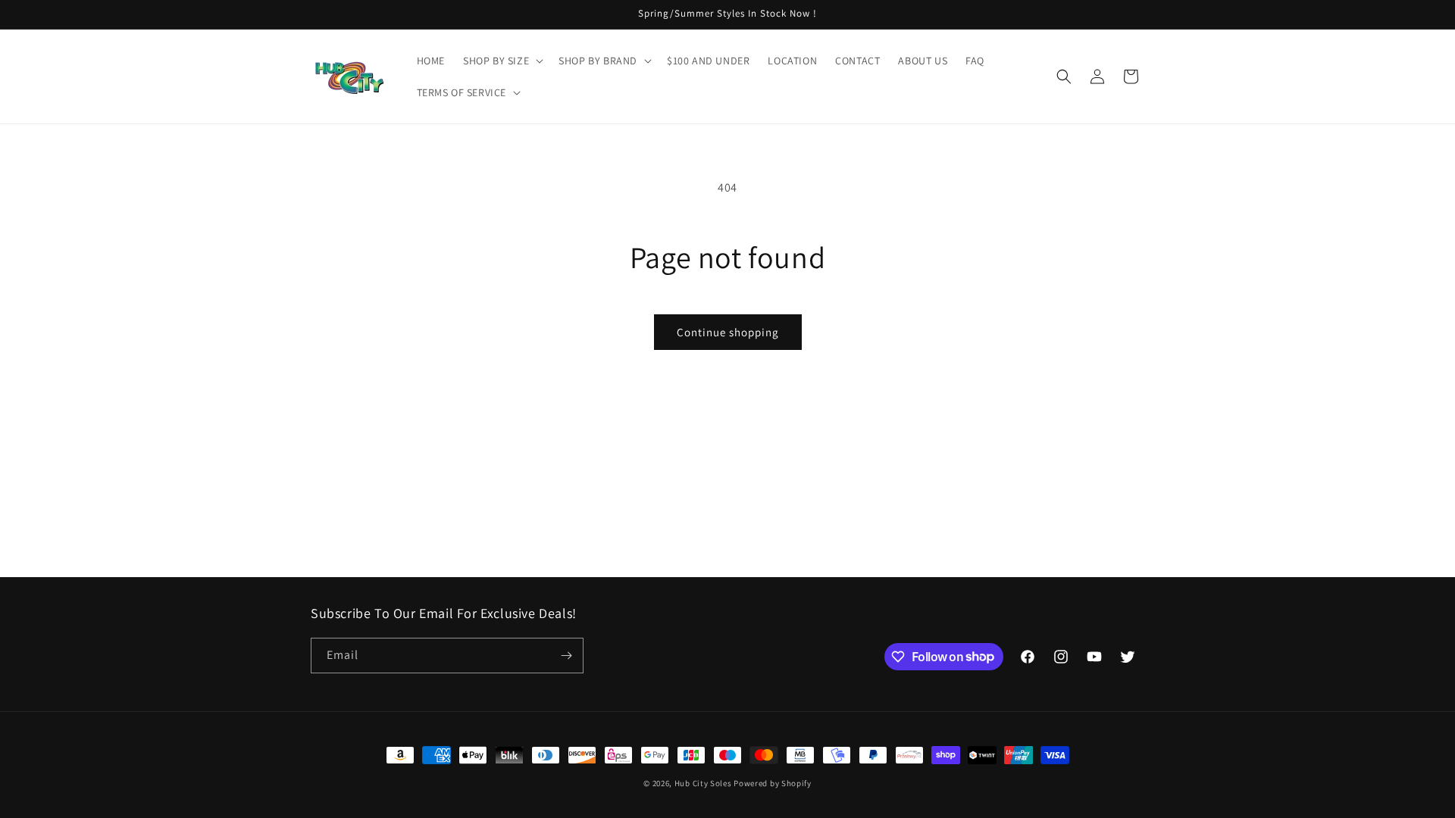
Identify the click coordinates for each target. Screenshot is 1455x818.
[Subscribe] (566, 655)
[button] (501, 60)
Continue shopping (728, 332)
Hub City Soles (703, 783)
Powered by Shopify (773, 783)
